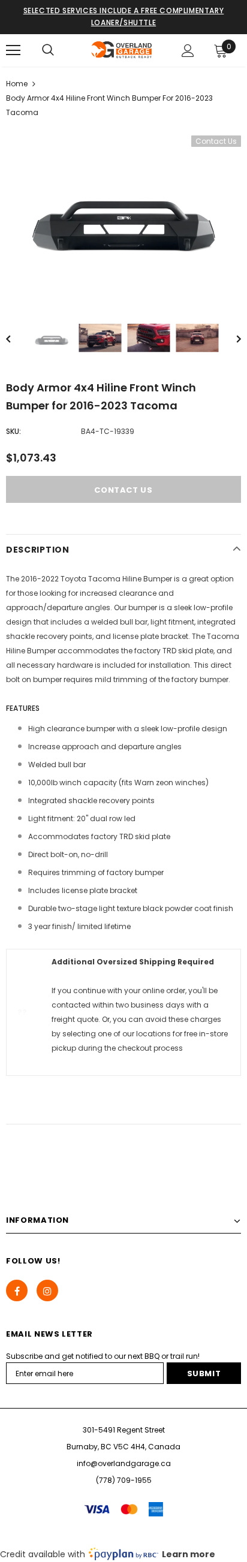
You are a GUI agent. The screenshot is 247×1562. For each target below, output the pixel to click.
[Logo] (122, 50)
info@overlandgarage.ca (124, 1463)
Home (17, 84)
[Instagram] (47, 1290)
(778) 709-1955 (124, 1480)
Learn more (188, 1554)
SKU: (13, 431)
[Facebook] (17, 1290)
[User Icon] (188, 50)
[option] (123, 213)
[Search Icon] (48, 50)
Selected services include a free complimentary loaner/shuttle (123, 16)
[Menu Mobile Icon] (13, 50)
